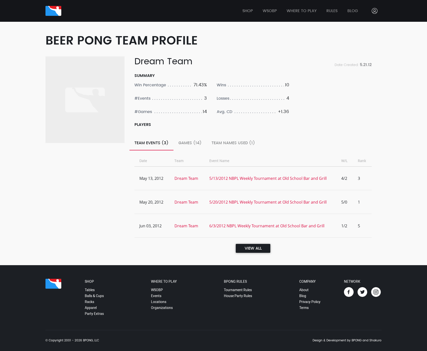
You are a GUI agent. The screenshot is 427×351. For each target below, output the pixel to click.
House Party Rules (238, 296)
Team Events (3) (151, 143)
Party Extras (94, 314)
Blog (352, 11)
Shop (247, 11)
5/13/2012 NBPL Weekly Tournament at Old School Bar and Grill (268, 178)
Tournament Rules (238, 290)
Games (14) (190, 143)
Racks (89, 302)
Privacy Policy (309, 302)
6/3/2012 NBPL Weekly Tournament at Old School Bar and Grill (266, 226)
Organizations (162, 308)
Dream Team (186, 178)
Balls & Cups (94, 296)
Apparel (91, 308)
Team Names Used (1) (233, 143)
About (304, 290)
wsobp (270, 11)
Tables (90, 290)
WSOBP (157, 290)
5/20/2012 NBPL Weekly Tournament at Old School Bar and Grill (268, 202)
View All (253, 248)
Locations (158, 302)
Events (156, 296)
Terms (304, 308)
